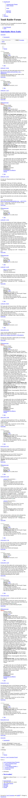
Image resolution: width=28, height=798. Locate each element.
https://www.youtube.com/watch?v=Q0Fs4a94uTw (12, 335)
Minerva (2, 104)
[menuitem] (12, 4)
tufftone (2, 209)
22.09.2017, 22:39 (5, 267)
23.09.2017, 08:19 (5, 303)
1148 (9, 55)
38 (8, 84)
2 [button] (3, 47)
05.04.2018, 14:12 (5, 683)
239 (9, 213)
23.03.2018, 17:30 (5, 540)
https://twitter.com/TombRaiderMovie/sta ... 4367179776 (13, 201)
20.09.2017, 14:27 (5, 90)
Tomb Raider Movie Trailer (11, 32)
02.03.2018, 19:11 (5, 446)
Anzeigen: (4, 743)
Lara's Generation (10, 795)
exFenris (2, 51)
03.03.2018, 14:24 (5, 476)
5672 (9, 107)
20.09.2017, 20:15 (5, 176)
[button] (5, 48)
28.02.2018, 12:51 (5, 330)
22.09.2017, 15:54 (5, 220)
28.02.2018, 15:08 (5, 417)
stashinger (3, 80)
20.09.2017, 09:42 (5, 68)
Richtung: (13, 744)
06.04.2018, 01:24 (5, 719)
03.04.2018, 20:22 (5, 595)
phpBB (18, 795)
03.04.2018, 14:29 (5, 562)
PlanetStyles (3, 796)
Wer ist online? (7, 774)
